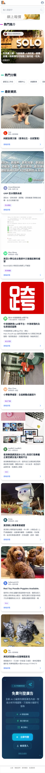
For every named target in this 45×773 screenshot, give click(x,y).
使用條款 (25, 768)
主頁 (11, 768)
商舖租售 (33, 82)
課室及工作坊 (8, 82)
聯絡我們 (17, 768)
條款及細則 (22, 753)
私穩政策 (32, 768)
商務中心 (21, 82)
